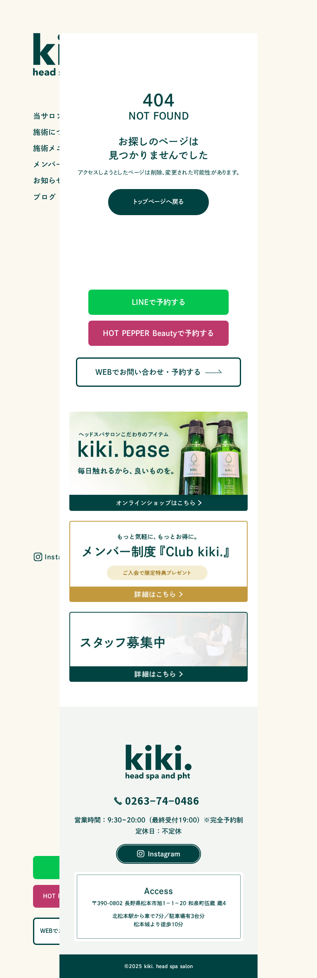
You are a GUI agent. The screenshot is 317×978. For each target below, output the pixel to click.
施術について (56, 132)
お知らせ (48, 180)
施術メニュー (56, 148)
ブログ (44, 197)
